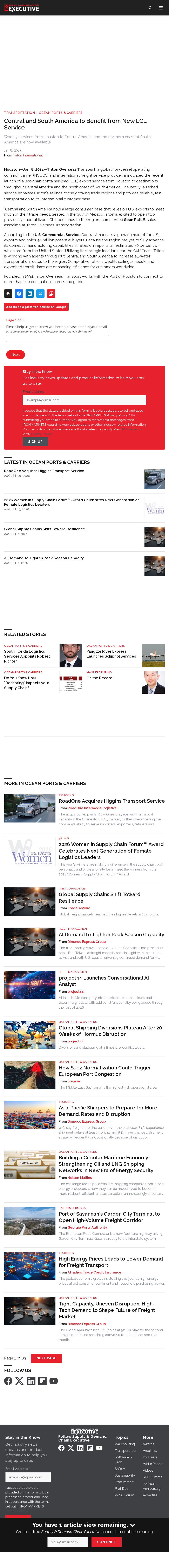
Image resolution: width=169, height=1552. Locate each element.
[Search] (150, 8)
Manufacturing (99, 672)
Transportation (19, 113)
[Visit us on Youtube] (53, 1381)
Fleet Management (74, 928)
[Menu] (161, 8)
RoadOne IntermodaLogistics (92, 808)
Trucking (66, 795)
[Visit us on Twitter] (19, 1381)
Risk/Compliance (72, 888)
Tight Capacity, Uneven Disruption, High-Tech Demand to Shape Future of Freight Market (107, 1310)
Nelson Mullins (80, 1178)
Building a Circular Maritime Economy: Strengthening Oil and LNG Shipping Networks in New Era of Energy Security (106, 1164)
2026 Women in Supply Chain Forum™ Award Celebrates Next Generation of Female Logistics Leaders (71, 502)
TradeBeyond (79, 908)
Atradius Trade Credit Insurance (94, 1272)
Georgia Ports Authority (87, 1227)
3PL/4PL (64, 838)
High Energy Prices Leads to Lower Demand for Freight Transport (111, 1262)
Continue (106, 1542)
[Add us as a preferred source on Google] (51, 293)
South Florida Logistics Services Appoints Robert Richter (27, 656)
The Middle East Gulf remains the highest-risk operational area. (108, 1087)
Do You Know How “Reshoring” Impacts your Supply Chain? (26, 683)
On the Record (100, 678)
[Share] (19, 293)
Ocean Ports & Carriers (61, 113)
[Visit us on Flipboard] (42, 1381)
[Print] (8, 293)
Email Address (35, 392)
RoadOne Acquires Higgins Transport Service (44, 471)
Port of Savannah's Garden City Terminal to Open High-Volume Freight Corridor (109, 1217)
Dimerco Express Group (87, 942)
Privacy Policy (41, 434)
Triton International (28, 155)
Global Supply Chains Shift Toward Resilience (44, 529)
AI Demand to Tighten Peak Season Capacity (44, 558)
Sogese (74, 1081)
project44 (76, 992)
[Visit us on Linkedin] (31, 1381)
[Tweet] (40, 293)
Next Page (46, 1358)
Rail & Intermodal (73, 1208)
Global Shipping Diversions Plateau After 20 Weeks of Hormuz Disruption (110, 1031)
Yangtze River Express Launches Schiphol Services (111, 653)
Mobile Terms (132, 429)
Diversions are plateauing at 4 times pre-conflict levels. (102, 1047)
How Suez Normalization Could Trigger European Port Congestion (105, 1071)
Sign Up (35, 442)
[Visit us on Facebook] (8, 1381)
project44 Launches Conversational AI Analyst (104, 981)
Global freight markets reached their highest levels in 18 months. (109, 914)
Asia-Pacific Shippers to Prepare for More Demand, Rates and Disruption (108, 1111)
